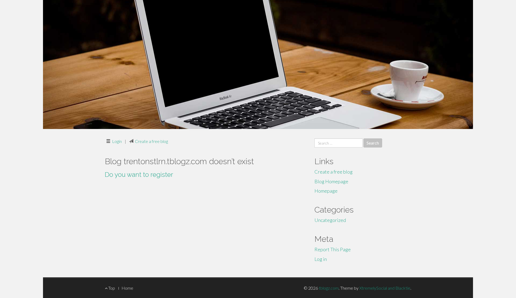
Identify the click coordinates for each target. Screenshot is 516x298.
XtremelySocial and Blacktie (384, 287)
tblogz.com (329, 287)
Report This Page (332, 249)
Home (127, 287)
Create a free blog (151, 141)
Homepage (326, 191)
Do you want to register (139, 174)
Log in (320, 259)
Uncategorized (330, 220)
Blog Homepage (331, 181)
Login (117, 141)
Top (111, 287)
